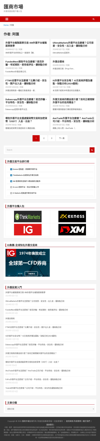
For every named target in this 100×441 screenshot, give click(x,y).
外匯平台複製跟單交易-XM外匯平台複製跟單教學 (25, 292)
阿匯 (20, 49)
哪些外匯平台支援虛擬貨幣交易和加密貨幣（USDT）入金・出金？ (26, 120)
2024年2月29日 (59, 65)
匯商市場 (13, 7)
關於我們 (86, 421)
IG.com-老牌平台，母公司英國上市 (26, 187)
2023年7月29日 (59, 106)
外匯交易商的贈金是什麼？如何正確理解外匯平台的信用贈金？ (73, 101)
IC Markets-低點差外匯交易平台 (24, 193)
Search (92, 150)
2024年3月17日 (59, 49)
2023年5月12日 (59, 125)
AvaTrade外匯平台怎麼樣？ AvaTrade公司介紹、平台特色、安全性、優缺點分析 (73, 120)
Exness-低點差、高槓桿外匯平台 (25, 169)
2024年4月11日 (11, 49)
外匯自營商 (58, 61)
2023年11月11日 (59, 87)
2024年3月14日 (11, 68)
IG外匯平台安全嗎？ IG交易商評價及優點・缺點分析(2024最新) (72, 82)
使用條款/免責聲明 (73, 421)
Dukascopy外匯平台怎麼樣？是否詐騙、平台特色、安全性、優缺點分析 (26, 101)
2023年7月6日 (10, 125)
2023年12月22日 (11, 87)
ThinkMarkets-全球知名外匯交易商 (26, 175)
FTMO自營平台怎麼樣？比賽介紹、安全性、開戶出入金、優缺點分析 (26, 82)
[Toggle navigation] (7, 19)
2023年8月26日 (11, 106)
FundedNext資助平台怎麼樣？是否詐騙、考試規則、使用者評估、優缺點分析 (26, 63)
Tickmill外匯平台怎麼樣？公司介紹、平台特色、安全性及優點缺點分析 (34, 388)
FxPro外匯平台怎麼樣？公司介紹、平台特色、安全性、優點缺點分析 (33, 379)
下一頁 (62, 138)
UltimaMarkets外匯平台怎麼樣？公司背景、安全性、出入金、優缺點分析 (73, 44)
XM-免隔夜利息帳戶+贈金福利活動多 (26, 181)
